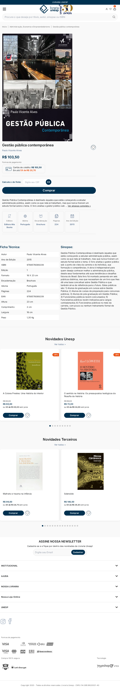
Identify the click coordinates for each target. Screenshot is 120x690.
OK (48, 182)
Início (4, 27)
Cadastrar (78, 552)
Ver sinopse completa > (79, 206)
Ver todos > (60, 344)
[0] (114, 9)
